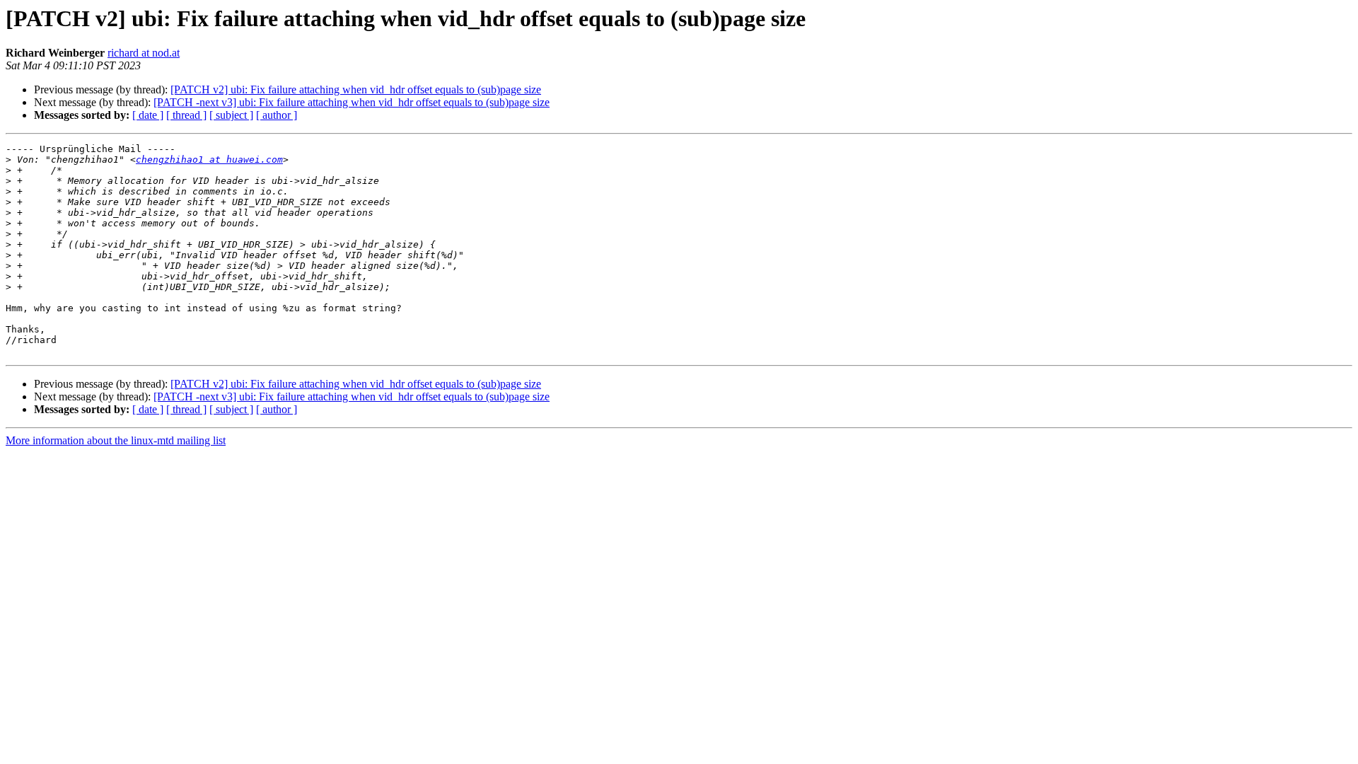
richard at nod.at (144, 53)
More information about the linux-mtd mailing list (116, 440)
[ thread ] (186, 115)
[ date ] (147, 115)
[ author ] (276, 115)
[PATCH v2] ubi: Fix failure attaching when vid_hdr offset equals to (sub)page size (355, 89)
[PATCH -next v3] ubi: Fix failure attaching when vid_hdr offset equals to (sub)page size (351, 102)
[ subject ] (231, 115)
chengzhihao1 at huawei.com (209, 159)
